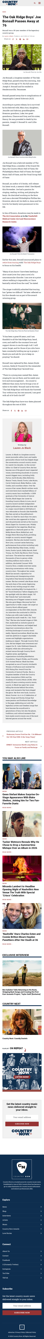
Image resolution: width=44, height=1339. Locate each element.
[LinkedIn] (23, 39)
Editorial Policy (31, 1332)
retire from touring (10, 262)
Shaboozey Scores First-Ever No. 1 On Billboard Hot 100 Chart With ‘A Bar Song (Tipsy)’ (24, 735)
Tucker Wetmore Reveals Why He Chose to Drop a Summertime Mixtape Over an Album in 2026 (20, 845)
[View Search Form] (34, 3)
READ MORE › (7, 808)
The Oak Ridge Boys (32, 262)
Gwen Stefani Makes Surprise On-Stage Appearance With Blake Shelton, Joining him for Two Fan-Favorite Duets (21, 799)
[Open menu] (39, 3)
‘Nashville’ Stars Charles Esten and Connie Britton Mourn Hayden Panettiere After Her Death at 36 (21, 937)
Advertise (11, 1332)
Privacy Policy (20, 1332)
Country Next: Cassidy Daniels (14, 1038)
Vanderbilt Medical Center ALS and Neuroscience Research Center (19, 219)
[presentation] (22, 776)
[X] (16, 39)
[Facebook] (13, 39)
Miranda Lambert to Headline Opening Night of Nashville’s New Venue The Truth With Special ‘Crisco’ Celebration (20, 891)
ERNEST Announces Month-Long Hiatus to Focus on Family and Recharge (21, 746)
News (4, 12)
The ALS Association (11, 216)
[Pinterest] (20, 39)
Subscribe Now (22, 1124)
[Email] (27, 39)
